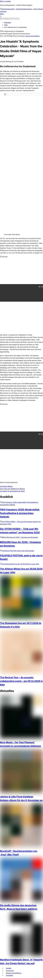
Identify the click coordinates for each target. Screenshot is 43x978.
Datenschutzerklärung (13, 973)
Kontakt (8, 968)
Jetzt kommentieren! (32, 36)
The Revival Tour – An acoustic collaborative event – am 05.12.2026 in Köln (21, 681)
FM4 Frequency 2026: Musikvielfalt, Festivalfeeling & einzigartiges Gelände (20, 513)
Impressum (10, 970)
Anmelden (9, 975)
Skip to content (5, 1)
